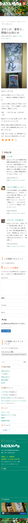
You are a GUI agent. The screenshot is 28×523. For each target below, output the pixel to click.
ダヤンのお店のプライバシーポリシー (9, 461)
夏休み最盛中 (5, 380)
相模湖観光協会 (5, 420)
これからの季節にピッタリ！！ (16, 187)
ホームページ (4, 21)
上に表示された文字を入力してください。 (13, 323)
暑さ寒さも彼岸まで (6, 398)
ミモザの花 (4, 392)
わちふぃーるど (5, 412)
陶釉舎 (3, 417)
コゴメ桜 (9, 156)
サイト (3, 312)
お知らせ (19, 21)
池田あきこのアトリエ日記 (8, 415)
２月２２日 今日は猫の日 (15, 220)
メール (3, 305)
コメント (4, 278)
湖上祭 (3, 383)
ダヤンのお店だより (12, 21)
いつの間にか (5, 374)
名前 (3, 298)
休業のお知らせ (5, 371)
